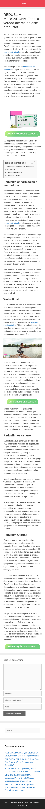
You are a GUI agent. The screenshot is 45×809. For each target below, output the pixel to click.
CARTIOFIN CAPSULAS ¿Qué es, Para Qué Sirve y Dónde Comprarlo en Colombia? (22, 762)
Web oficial (10, 169)
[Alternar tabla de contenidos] (31, 163)
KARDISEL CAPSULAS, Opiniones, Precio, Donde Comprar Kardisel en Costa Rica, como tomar (20, 787)
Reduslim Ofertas (13, 175)
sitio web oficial (12, 223)
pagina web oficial (11, 52)
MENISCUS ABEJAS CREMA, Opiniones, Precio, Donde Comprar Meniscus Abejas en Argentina (20, 778)
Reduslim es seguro (14, 172)
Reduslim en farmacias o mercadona (20, 167)
